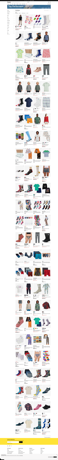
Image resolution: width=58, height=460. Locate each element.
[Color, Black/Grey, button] (25, 295)
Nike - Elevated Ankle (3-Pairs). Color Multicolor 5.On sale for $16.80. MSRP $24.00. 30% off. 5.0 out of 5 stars (19, 342)
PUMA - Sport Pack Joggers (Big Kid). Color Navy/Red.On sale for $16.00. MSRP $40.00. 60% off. (28, 291)
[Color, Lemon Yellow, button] (34, 328)
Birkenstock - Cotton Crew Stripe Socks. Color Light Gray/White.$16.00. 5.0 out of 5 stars (37, 291)
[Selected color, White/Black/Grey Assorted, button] (15, 160)
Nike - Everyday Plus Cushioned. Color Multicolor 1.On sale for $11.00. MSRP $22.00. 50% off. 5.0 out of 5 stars (37, 72)
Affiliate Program (31, 450)
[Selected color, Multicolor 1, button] (33, 75)
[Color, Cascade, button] (16, 244)
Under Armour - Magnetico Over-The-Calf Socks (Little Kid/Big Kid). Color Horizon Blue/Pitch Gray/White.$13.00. (28, 139)
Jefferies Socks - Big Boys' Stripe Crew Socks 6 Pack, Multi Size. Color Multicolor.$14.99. (46, 206)
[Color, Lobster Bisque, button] (44, 177)
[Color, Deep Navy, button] (44, 328)
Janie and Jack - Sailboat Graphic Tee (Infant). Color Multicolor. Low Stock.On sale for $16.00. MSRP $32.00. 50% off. (19, 291)
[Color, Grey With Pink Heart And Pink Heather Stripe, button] (43, 26)
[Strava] (11, 446)
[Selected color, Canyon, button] (15, 244)
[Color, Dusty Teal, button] (34, 430)
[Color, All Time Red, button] (35, 328)
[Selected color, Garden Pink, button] (33, 413)
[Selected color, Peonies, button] (24, 244)
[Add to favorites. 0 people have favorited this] (23, 15)
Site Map (30, 451)
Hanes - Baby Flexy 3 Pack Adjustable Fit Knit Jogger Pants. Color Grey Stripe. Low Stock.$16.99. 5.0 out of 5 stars (19, 359)
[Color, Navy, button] (26, 295)
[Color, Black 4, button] (17, 26)
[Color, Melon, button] (36, 328)
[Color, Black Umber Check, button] (43, 311)
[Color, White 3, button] (16, 26)
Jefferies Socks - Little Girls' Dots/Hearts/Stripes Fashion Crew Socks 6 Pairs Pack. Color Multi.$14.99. (37, 206)
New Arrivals (42, 451)
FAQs (19, 449)
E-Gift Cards (30, 453)
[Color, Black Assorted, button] (17, 160)
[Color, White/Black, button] (37, 295)
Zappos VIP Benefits (9, 453)
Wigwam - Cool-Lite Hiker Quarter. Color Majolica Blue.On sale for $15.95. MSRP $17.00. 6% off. (28, 257)
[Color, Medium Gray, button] (18, 430)
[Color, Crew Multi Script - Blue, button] (16, 177)
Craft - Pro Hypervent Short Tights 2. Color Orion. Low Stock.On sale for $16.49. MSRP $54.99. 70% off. (19, 308)
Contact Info (19, 450)
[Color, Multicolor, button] (36, 108)
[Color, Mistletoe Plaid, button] (43, 125)
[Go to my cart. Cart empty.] (50, 2)
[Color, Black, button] (43, 75)
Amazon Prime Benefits (9, 452)
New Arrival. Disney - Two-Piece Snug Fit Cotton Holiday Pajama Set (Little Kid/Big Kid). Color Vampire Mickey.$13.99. (37, 156)
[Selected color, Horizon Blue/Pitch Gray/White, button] (24, 142)
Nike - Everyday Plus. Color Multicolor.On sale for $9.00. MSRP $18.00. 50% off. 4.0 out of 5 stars (19, 39)
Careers (8, 450)
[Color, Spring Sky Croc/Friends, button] (47, 295)
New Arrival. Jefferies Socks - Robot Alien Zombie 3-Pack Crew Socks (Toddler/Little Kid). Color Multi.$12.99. (19, 139)
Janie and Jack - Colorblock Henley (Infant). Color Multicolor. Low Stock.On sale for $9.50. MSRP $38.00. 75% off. (46, 39)
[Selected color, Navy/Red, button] (24, 295)
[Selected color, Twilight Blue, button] (42, 396)
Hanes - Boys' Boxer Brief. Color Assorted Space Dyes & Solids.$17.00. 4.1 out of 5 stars (28, 359)
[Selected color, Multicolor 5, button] (33, 108)
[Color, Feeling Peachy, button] (25, 244)
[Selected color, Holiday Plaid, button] (42, 311)
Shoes (41, 453)
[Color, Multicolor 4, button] (34, 108)
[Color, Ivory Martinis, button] (44, 125)
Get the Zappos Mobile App (10, 451)
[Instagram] (7, 446)
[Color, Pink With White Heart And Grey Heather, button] (45, 26)
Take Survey (30, 452)
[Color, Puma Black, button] (34, 194)
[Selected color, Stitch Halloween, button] (24, 345)
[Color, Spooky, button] (25, 26)
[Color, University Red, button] (19, 26)
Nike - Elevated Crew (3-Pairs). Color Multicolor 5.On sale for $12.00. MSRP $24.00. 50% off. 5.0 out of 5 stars (37, 104)
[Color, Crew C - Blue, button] (17, 177)
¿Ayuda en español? (20, 451)
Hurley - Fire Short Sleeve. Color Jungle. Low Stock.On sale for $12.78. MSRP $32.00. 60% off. (37, 121)
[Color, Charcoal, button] (25, 177)
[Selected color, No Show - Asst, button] (15, 177)
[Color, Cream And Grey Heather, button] (44, 26)
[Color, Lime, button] (26, 75)
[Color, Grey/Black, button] (17, 362)
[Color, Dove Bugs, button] (45, 295)
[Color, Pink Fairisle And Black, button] (46, 26)
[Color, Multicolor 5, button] (44, 430)
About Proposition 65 (20, 453)
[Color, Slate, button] (17, 328)
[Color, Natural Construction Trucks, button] (47, 142)
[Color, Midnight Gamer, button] (43, 142)
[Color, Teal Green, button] (37, 328)
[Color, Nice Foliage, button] (27, 244)
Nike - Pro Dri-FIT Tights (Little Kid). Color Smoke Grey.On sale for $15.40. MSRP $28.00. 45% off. (37, 240)
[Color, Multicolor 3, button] (38, 108)
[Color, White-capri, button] (34, 413)
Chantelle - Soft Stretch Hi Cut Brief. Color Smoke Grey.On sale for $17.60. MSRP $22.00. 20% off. (37, 359)
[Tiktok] (9, 446)
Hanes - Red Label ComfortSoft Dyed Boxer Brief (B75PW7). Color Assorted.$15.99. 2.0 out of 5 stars (19, 274)
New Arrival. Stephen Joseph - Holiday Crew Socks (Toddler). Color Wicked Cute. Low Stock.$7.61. (28, 22)
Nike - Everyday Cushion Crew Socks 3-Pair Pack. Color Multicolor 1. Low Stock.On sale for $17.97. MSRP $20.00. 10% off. (19, 376)
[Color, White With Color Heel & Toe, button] (16, 160)
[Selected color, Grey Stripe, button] (15, 362)
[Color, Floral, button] (16, 75)
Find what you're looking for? (47, 437)
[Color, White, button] (34, 295)
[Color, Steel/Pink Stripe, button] (16, 362)
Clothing (41, 450)
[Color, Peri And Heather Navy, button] (47, 26)
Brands (41, 449)
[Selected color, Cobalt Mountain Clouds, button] (33, 311)
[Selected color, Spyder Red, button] (24, 75)
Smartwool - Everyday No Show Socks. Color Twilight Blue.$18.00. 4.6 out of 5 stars (19, 426)
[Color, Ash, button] (35, 413)
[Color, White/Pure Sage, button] (36, 295)
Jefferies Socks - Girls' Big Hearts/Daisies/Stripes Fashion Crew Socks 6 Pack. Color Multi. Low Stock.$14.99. (37, 223)
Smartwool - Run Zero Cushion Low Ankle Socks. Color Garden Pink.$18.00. (37, 409)
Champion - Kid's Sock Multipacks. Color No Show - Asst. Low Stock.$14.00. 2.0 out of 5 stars (19, 173)
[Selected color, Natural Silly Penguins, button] (42, 142)
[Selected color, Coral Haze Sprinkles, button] (24, 311)
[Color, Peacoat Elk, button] (45, 142)
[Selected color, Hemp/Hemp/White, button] (42, 226)
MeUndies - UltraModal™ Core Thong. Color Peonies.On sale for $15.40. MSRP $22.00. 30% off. (28, 240)
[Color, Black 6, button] (20, 26)
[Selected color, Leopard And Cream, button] (42, 26)
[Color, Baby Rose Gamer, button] (44, 142)
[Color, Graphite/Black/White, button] (25, 142)
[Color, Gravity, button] (45, 177)
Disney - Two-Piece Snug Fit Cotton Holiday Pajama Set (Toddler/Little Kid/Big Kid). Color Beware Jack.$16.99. (46, 342)
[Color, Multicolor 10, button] (20, 345)
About (8, 449)
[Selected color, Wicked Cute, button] (24, 26)
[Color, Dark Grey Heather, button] (18, 26)
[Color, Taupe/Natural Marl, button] (45, 328)
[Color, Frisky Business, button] (46, 177)
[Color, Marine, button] (47, 177)
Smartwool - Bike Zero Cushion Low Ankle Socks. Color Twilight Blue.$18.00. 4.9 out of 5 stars (46, 392)
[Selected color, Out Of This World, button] (42, 177)
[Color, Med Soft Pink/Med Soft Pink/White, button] (44, 226)
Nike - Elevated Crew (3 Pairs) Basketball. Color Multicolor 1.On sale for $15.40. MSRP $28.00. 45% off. (46, 240)
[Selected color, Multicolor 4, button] (42, 430)
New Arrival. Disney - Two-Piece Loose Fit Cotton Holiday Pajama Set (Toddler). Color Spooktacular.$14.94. (19, 206)
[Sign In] (48, 2)
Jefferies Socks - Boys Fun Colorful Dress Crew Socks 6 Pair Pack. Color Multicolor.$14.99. (28, 206)
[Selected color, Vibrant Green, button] (33, 194)
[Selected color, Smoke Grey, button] (42, 75)
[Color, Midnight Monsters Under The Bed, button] (44, 295)
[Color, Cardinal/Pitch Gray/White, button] (26, 142)
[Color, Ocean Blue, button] (36, 362)
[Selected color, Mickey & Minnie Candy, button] (24, 160)
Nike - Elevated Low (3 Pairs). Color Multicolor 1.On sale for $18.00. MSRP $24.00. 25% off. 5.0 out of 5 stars (46, 409)
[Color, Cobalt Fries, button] (34, 311)
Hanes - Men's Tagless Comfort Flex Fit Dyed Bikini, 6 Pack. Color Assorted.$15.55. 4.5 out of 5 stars (19, 257)
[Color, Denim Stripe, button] (46, 142)
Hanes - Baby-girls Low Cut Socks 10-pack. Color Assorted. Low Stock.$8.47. (37, 22)
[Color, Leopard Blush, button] (34, 362)
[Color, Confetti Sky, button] (26, 244)
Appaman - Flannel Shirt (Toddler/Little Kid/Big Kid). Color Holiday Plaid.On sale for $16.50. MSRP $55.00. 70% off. (46, 308)
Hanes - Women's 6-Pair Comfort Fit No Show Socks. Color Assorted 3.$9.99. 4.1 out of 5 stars (28, 55)
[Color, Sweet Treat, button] (25, 345)
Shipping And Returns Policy (21, 452)
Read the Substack (32, 0)
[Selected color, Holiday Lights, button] (42, 125)
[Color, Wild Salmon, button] (43, 396)
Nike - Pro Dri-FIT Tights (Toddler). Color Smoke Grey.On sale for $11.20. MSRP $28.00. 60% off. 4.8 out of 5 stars (46, 72)
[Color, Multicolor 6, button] (19, 345)
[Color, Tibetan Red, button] (36, 413)
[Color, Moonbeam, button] (35, 430)
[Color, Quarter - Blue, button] (18, 177)
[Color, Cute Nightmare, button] (25, 160)
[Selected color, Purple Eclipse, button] (42, 328)
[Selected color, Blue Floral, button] (15, 75)
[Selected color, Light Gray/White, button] (33, 295)
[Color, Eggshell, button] (38, 295)
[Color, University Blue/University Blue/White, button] (43, 226)
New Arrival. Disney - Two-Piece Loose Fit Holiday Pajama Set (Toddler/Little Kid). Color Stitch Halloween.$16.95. (28, 342)
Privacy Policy (21, 455)
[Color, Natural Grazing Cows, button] (46, 295)
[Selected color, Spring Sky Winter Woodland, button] (42, 295)
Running (41, 452)
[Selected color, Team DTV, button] (24, 177)
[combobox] (19, 2)
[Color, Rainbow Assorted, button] (25, 226)
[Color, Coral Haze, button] (25, 311)
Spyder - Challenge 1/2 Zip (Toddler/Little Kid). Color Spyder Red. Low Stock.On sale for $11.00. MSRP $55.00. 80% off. (28, 72)
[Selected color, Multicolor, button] (15, 43)
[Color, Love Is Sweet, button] (43, 177)
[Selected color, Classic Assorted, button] (24, 226)
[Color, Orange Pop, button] (25, 75)
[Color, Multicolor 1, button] (35, 108)
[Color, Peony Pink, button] (35, 362)
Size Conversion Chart (31, 449)
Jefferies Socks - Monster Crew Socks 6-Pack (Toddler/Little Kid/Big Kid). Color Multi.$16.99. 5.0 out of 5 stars (37, 342)
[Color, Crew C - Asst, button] (19, 177)
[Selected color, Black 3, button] (15, 26)
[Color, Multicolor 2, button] (16, 43)
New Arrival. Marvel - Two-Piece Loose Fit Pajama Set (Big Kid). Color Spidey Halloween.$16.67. (28, 324)
